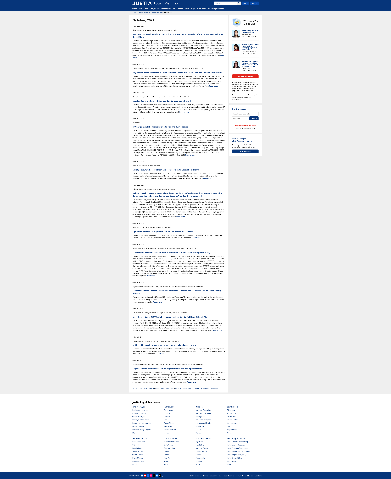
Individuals (169, 407)
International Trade (203, 423)
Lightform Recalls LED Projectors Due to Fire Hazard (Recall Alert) (162, 231)
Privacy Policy (241, 476)
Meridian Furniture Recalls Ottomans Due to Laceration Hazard (161, 101)
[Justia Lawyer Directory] (162, 475)
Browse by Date (157, 12)
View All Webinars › (245, 76)
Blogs (229, 426)
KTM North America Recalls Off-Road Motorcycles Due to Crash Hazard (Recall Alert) (171, 252)
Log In (245, 3)
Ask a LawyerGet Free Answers (242, 139)
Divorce (167, 416)
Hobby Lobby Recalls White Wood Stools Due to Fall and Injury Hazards (164, 345)
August (178, 388)
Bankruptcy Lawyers (140, 410)
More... (134, 433)
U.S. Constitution (138, 442)
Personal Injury (170, 429)
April (157, 388)
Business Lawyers (139, 413)
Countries (199, 461)
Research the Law (164, 9)
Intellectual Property (203, 420)
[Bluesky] (157, 475)
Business (199, 407)
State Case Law (169, 448)
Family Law (168, 426)
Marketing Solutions (216, 9)
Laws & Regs (190, 9)
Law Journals (232, 423)
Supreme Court (138, 451)
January (135, 388)
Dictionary (231, 410)
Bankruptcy (168, 410)
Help (219, 476)
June (167, 388)
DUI (165, 420)
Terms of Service (229, 476)
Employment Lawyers (140, 420)
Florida (166, 455)
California (167, 451)
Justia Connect (193, 476)
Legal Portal (204, 476)
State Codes (168, 445)
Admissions (231, 413)
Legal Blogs (200, 445)
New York (167, 458)
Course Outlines (233, 420)
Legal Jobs (199, 442)
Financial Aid (231, 416)
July (172, 388)
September (187, 388)
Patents (198, 455)
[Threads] (154, 475)
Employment (200, 416)
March (151, 388)
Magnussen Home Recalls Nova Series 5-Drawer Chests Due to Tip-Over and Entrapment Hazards (177, 72)
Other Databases (203, 438)
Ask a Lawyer (150, 9)
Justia (134, 12)
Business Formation (203, 410)
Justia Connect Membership (237, 442)
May (162, 388)
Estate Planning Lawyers (141, 423)
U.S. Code (135, 445)
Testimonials (232, 461)
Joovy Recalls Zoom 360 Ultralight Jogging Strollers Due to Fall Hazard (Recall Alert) (170, 317)
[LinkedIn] (142, 475)
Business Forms (202, 448)
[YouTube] (145, 475)
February (143, 388)
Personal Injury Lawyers (141, 429)
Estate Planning (170, 423)
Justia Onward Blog (234, 458)
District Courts (137, 458)
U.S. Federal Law (139, 438)
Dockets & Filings (138, 461)
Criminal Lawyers (138, 416)
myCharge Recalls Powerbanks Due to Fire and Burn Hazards (160, 127)
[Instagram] (151, 475)
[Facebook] (148, 475)
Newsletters (201, 9)
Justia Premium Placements (237, 448)
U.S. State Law (170, 438)
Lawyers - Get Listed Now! (245, 125)
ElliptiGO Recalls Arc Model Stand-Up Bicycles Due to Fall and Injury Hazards (167, 368)
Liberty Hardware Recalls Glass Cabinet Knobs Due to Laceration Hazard (165, 170)
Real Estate (200, 426)
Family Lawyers (138, 426)
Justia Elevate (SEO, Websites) (238, 451)
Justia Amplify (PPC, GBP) (236, 455)
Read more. (213, 86)
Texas (166, 461)
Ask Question (245, 151)
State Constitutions (171, 442)
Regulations (137, 448)
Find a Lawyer (137, 9)
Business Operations (203, 413)
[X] (160, 475)
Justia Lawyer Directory (236, 445)
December (214, 388)
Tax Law (199, 429)
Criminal (167, 413)
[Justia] (142, 3)
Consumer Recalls (144, 12)
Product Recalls (201, 451)
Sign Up (254, 3)
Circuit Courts (137, 455)
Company (213, 476)
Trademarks (200, 458)
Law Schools (178, 9)
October (196, 388)
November (205, 388)
